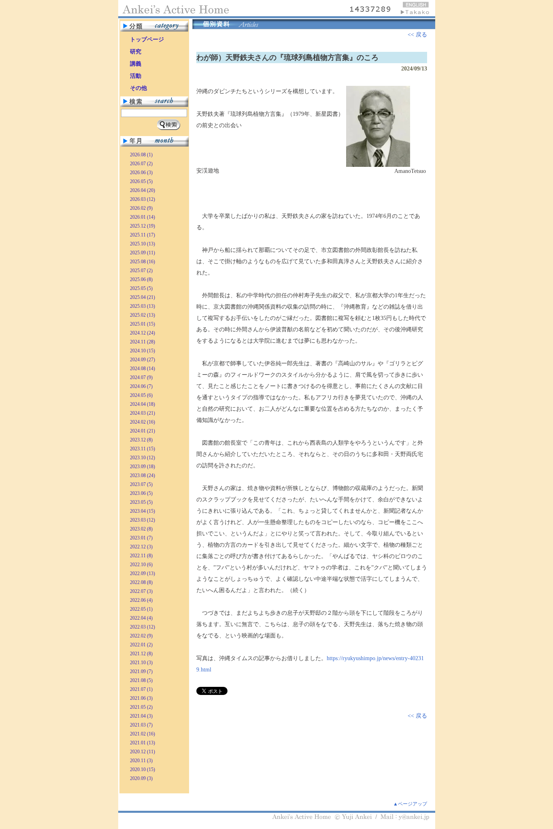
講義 (135, 64)
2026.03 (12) (142, 199)
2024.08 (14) (142, 368)
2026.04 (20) (142, 190)
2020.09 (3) (141, 778)
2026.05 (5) (141, 181)
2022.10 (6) (141, 564)
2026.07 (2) (141, 163)
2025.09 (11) (142, 253)
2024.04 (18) (142, 404)
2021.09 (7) (141, 671)
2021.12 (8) (141, 653)
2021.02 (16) (142, 734)
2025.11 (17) (142, 235)
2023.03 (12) (142, 520)
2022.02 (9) (141, 636)
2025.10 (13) (142, 244)
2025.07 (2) (141, 270)
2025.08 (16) (142, 261)
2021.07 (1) (141, 689)
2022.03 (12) (142, 627)
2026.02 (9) (141, 208)
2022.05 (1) (141, 609)
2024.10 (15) (142, 351)
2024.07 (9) (141, 377)
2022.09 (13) (142, 573)
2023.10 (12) (142, 457)
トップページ (147, 39)
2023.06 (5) (141, 493)
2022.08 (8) (141, 582)
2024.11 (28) (142, 342)
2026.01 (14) (142, 217)
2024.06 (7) (141, 386)
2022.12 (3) (141, 547)
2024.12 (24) (142, 333)
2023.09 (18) (142, 466)
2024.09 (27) (142, 359)
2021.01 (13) (142, 743)
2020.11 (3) (141, 760)
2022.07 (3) (141, 591)
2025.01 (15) (142, 324)
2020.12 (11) (142, 751)
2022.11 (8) (141, 555)
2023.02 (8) (141, 529)
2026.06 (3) (141, 172)
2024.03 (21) (142, 413)
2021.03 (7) (141, 725)
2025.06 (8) (141, 279)
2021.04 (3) (141, 716)
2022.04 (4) (141, 618)
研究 (135, 52)
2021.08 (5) (141, 680)
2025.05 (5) (141, 288)
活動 (135, 76)
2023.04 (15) (142, 511)
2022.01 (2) (141, 645)
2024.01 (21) (142, 431)
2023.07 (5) (141, 484)
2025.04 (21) (142, 297)
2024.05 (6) (141, 395)
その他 (138, 88)
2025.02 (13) (142, 315)
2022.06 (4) (141, 600)
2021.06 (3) (141, 698)
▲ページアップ (410, 804)
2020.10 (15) (142, 769)
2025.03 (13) (142, 306)
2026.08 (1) (141, 155)
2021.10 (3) (141, 662)
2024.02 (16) (142, 422)
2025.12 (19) (142, 226)
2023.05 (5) (141, 502)
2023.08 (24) (142, 475)
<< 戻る (417, 35)
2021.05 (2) (141, 707)
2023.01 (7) (141, 538)
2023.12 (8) (141, 440)
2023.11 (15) (142, 449)
